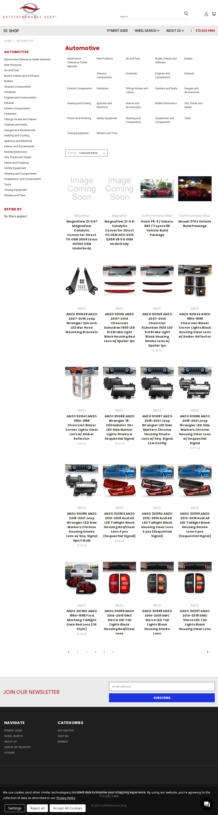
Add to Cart (157, 285)
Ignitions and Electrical (18, 141)
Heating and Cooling (16, 135)
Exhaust (9, 102)
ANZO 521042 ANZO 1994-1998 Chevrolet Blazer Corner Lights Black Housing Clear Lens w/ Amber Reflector (195, 325)
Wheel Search (146, 30)
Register (24, 747)
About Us (173, 30)
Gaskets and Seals (15, 124)
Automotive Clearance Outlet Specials (27, 59)
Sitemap (9, 752)
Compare (80, 188)
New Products (13, 64)
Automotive (66, 730)
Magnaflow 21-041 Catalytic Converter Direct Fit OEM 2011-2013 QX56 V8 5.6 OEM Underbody (119, 232)
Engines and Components (20, 97)
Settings (15, 808)
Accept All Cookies (67, 808)
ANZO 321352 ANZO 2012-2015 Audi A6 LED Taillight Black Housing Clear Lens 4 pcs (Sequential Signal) (157, 525)
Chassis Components (17, 86)
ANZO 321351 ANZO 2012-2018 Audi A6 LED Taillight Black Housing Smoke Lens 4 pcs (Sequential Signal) (195, 525)
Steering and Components (20, 173)
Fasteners (10, 113)
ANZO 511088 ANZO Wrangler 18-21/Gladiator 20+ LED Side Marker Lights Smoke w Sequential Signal (120, 427)
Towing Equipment (15, 189)
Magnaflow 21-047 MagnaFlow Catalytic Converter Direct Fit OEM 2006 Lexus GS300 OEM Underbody (82, 234)
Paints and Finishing (16, 162)
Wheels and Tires (14, 195)
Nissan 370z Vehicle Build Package (194, 223)
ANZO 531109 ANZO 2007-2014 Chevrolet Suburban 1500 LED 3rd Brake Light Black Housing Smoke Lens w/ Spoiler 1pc (157, 330)
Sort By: (72, 153)
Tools (7, 184)
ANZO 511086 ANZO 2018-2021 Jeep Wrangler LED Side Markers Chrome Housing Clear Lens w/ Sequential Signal (195, 429)
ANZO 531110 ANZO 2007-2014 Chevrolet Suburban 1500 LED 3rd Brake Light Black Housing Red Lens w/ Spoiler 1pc (119, 327)
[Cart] (214, 14)
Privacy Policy (65, 798)
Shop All (63, 736)
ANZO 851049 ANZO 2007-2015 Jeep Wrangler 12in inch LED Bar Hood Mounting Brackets (82, 323)
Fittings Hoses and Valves (20, 119)
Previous (211, 801)
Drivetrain (10, 92)
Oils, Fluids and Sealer (17, 157)
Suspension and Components (22, 179)
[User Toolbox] (206, 14)
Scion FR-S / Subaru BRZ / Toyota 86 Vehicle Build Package (157, 228)
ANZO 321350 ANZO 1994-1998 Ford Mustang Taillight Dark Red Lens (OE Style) (81, 620)
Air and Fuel (11, 70)
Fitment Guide (117, 30)
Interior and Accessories (19, 146)
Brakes (8, 81)
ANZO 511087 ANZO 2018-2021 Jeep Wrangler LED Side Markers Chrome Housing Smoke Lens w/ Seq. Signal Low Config (157, 429)
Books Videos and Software (21, 75)
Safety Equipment (15, 168)
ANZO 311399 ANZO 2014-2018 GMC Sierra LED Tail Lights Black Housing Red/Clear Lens (119, 622)
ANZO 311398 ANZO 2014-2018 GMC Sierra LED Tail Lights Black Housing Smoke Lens (157, 622)
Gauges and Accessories (19, 130)
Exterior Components (17, 108)
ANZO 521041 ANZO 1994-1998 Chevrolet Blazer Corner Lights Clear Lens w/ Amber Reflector (81, 427)
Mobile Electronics (15, 151)
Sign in (8, 747)
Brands (63, 741)
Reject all (37, 808)
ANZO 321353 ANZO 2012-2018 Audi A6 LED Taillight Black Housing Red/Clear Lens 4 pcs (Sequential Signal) (119, 525)
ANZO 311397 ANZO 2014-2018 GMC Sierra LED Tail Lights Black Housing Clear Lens (195, 620)
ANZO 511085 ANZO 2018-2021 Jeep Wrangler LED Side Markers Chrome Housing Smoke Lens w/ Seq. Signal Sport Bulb (82, 527)
